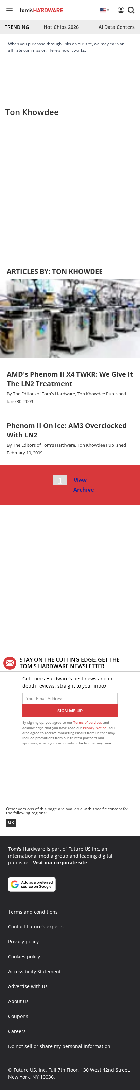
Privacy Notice (94, 727)
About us (18, 1001)
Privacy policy (23, 941)
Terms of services (88, 722)
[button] (131, 10)
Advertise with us (28, 986)
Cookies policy (24, 956)
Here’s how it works (66, 50)
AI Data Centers (117, 27)
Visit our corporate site (60, 862)
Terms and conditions (33, 911)
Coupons (18, 1016)
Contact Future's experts (36, 926)
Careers (17, 1031)
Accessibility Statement (34, 971)
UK (11, 822)
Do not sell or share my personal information (59, 1046)
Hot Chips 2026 (61, 27)
